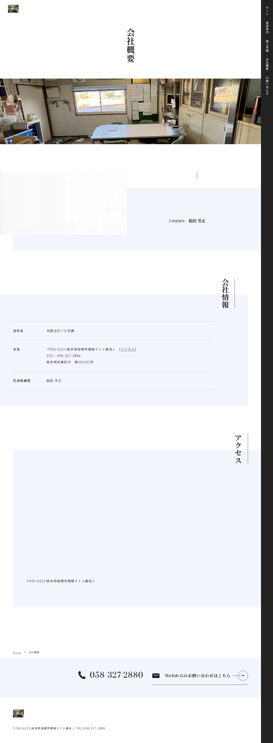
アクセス (128, 349)
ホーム (17, 652)
